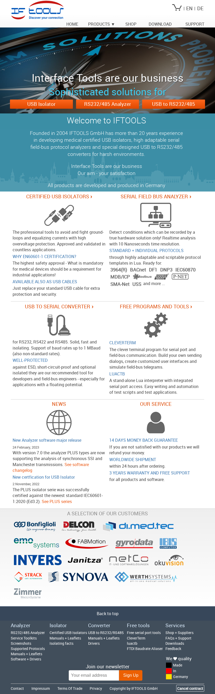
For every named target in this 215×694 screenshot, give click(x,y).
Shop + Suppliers (179, 632)
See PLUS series (57, 501)
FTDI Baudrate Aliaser (145, 648)
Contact (17, 688)
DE (200, 8)
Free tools (138, 625)
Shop (130, 24)
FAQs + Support (178, 638)
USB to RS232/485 (173, 104)
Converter (99, 625)
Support (194, 24)
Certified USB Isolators (68, 632)
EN (189, 8)
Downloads (174, 643)
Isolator (58, 625)
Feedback (173, 648)
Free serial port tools (144, 632)
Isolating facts (61, 643)
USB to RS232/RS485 (106, 632)
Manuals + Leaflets (26, 653)
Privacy (96, 688)
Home (72, 24)
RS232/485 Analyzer (107, 104)
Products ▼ (101, 24)
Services (175, 625)
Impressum (40, 688)
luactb (132, 643)
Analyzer (20, 625)
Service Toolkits (24, 638)
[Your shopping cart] (177, 8)
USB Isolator (41, 104)
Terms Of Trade (69, 688)
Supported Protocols (28, 648)
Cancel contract (190, 688)
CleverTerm (136, 638)
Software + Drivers (26, 659)
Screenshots (21, 643)
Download (160, 24)
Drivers (94, 643)
